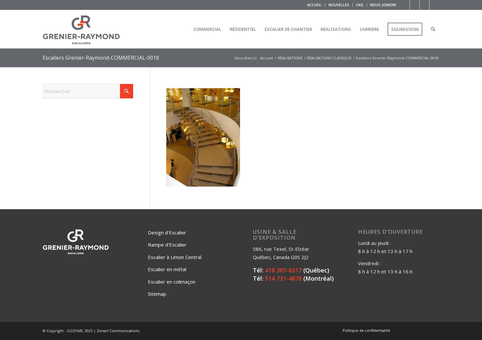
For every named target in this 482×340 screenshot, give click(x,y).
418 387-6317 (283, 270)
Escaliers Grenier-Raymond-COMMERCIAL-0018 (101, 57)
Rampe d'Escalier (167, 244)
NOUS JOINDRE (383, 4)
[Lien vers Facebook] (405, 5)
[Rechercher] (433, 29)
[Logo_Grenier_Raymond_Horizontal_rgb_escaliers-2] (81, 29)
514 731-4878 (283, 278)
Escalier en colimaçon (171, 281)
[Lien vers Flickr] (414, 5)
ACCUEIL (314, 4)
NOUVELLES (339, 4)
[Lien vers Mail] (434, 5)
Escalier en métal (167, 269)
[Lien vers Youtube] (424, 5)
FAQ (359, 4)
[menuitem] (314, 5)
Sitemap (157, 293)
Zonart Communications (118, 330)
